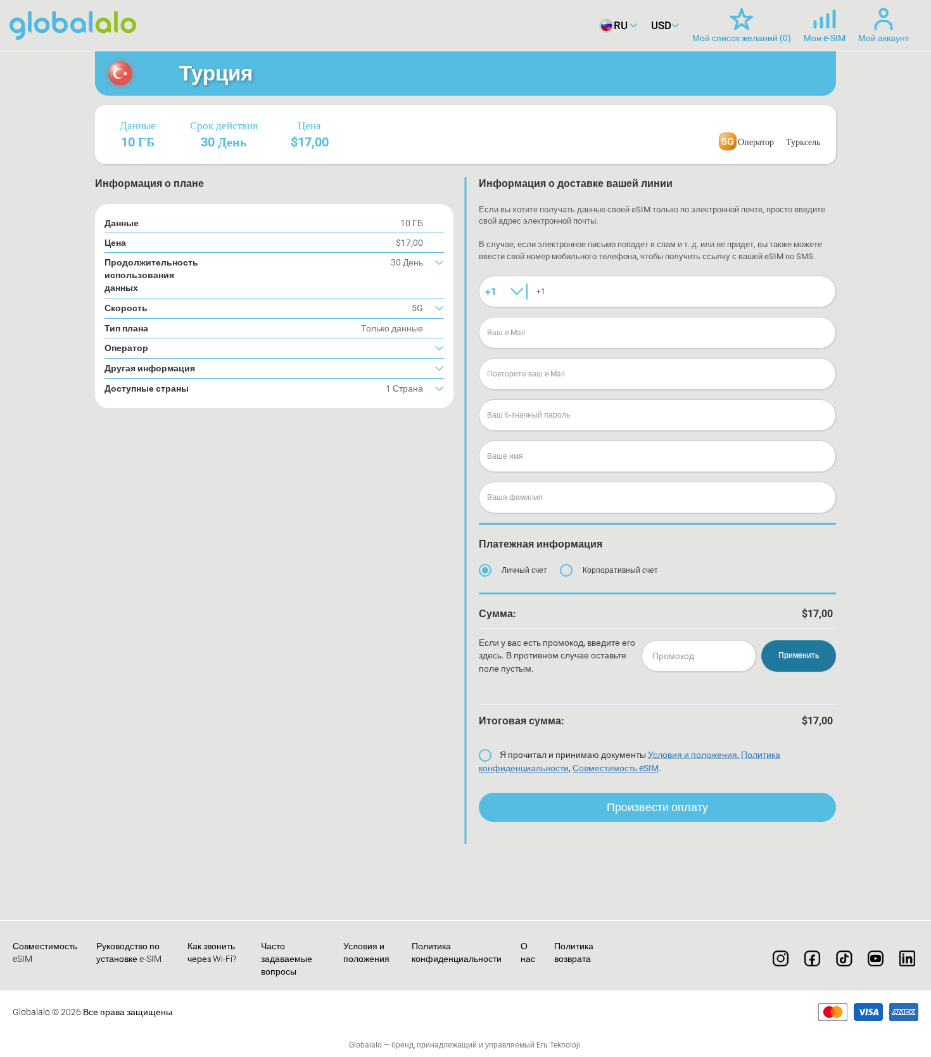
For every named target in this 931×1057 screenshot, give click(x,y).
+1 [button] (491, 292)
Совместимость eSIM (616, 768)
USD (661, 25)
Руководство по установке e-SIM (129, 952)
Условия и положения (692, 755)
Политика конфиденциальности (457, 952)
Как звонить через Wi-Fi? (211, 952)
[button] (274, 275)
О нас (528, 952)
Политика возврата (573, 952)
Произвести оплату (657, 807)
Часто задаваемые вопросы (286, 959)
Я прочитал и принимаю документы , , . (629, 761)
